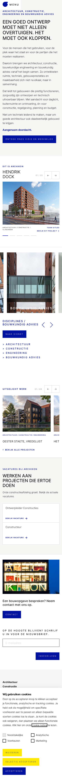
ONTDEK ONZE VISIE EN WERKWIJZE (29, 139)
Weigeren (12, 752)
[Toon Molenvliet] (12, 236)
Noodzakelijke (15, 735)
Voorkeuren (13, 740)
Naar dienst (14, 334)
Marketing (41, 740)
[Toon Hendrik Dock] (5, 236)
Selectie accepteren (21, 762)
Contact (12, 614)
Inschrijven (47, 656)
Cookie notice (39, 725)
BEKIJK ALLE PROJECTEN (19, 450)
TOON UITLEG (53, 228)
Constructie (17, 348)
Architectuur (18, 344)
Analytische (42, 735)
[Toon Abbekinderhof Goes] (26, 236)
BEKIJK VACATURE (17, 518)
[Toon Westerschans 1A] (19, 236)
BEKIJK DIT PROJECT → (48, 231)
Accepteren (14, 771)
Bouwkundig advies (23, 357)
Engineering (16, 352)
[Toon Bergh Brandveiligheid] (33, 236)
